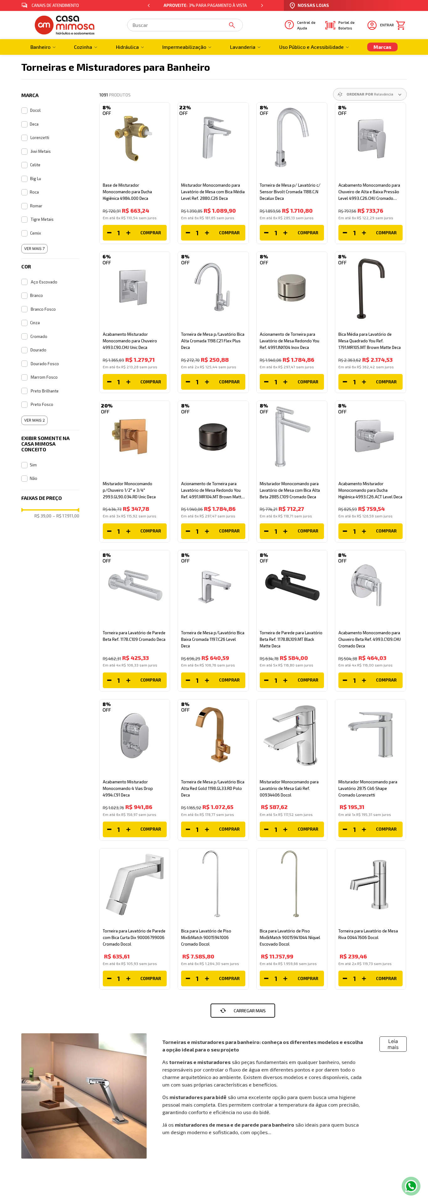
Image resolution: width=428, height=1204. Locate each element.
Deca (34, 124)
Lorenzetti (39, 137)
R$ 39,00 (42, 515)
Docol (35, 110)
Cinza (35, 322)
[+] (128, 233)
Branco (36, 295)
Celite (35, 164)
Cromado (38, 336)
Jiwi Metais (41, 151)
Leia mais (393, 1044)
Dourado (38, 349)
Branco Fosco (43, 309)
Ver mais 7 (34, 248)
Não (33, 478)
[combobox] (185, 25)
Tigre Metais (42, 219)
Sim (33, 464)
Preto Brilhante (45, 390)
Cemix (35, 233)
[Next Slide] (261, 5)
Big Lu (35, 178)
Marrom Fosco (44, 377)
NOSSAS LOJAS (313, 5)
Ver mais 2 (34, 420)
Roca (34, 192)
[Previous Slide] (148, 5)
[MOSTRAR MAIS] (243, 1011)
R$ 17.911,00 (66, 515)
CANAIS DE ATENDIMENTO (55, 5)
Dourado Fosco (45, 363)
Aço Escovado (44, 281)
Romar (36, 205)
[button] (50, 95)
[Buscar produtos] (233, 25)
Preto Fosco (42, 404)
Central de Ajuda (306, 25)
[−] (109, 233)
